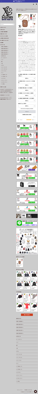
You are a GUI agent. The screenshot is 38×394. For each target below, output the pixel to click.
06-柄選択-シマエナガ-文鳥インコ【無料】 (25, 93)
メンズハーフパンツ (19, 375)
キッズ (17, 363)
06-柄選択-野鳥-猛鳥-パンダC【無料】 (25, 87)
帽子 (17, 345)
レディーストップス (19, 354)
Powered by (26, 393)
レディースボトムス (19, 357)
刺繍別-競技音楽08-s (19, 327)
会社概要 (1, 42)
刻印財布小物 (18, 336)
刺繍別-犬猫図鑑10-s (19, 321)
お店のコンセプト (3, 27)
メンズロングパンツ (19, 378)
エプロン (17, 351)
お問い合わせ (2, 29)
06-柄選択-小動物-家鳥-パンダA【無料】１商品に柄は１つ (27, 75)
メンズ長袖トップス (19, 366)
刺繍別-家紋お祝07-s (19, 330)
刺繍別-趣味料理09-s (19, 324)
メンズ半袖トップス (19, 369)
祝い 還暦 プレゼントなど (4, 40)
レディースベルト (18, 360)
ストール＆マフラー (19, 339)
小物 (17, 348)
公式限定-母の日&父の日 (4, 38)
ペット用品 (18, 381)
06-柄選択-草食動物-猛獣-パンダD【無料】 (26, 98)
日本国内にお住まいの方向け (26, 114)
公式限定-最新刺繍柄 (3, 31)
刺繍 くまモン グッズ (3, 33)
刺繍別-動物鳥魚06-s (19, 333)
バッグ (17, 342)
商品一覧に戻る (27, 314)
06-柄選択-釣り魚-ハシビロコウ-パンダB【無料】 (26, 82)
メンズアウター (18, 372)
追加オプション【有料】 (22, 103)
